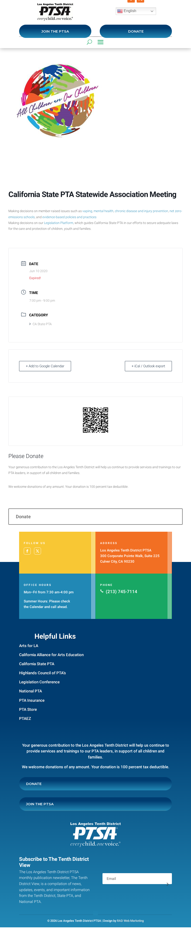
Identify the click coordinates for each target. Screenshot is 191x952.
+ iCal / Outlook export (148, 366)
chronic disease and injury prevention (141, 211)
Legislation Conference (39, 682)
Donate (136, 31)
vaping (87, 211)
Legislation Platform (58, 223)
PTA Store (28, 709)
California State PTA (36, 663)
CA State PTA (42, 324)
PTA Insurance (31, 700)
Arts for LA (28, 645)
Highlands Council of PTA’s (42, 673)
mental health (103, 211)
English (129, 11)
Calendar (36, 607)
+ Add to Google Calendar (45, 366)
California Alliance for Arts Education (51, 654)
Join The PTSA (55, 31)
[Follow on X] (37, 551)
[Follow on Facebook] (27, 551)
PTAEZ (25, 718)
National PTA (30, 691)
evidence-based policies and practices (69, 217)
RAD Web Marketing (130, 920)
